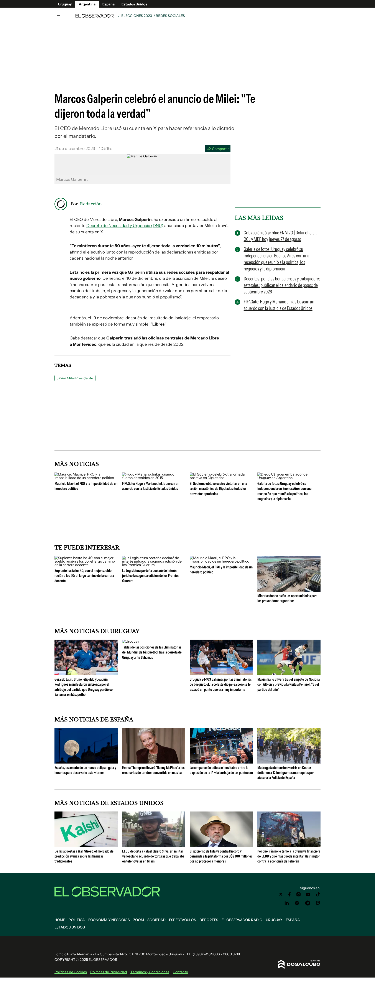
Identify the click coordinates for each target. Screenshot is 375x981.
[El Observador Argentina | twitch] (318, 903)
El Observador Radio (242, 920)
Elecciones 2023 (136, 15)
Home (59, 920)
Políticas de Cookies (70, 972)
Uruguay (65, 4)
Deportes (208, 920)
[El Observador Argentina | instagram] (298, 894)
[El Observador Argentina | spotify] (297, 903)
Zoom (138, 920)
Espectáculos (182, 920)
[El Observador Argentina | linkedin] (286, 903)
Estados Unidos (134, 4)
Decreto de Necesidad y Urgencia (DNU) (124, 225)
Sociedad (156, 920)
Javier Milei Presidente (75, 378)
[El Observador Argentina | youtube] (308, 894)
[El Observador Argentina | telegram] (307, 903)
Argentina (87, 4)
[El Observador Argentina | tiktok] (318, 894)
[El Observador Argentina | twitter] (281, 894)
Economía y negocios (109, 920)
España (108, 4)
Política (77, 920)
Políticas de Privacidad (108, 972)
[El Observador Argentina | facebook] (289, 894)
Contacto (180, 972)
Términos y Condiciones (149, 972)
